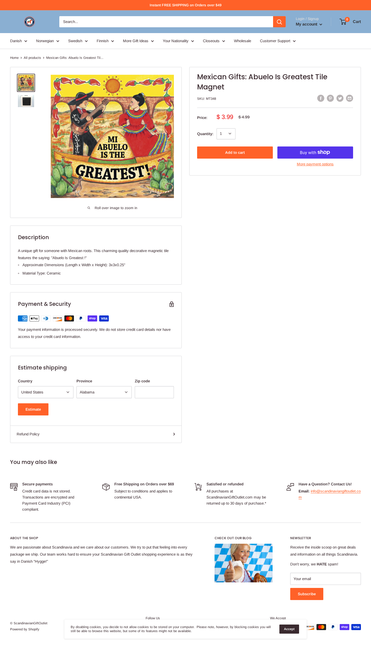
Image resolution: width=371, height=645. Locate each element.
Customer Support (275, 41)
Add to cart (235, 152)
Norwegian (45, 41)
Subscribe (307, 594)
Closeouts (211, 41)
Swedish (75, 41)
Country (25, 381)
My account (307, 24)
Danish (16, 41)
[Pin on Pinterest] (330, 98)
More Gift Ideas (135, 41)
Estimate (33, 409)
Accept (289, 629)
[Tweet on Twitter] (339, 98)
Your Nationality (176, 41)
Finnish (103, 41)
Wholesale (242, 41)
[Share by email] (349, 98)
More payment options (315, 164)
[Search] (279, 21)
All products (32, 58)
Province (84, 381)
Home (14, 58)
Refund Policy (28, 434)
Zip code (142, 381)
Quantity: (205, 133)
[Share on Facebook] (320, 98)
